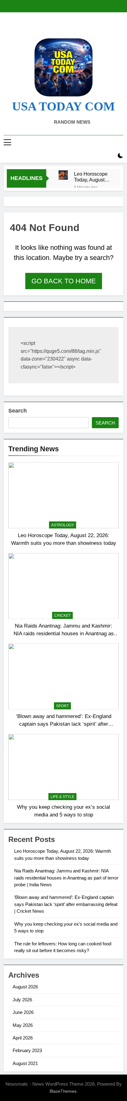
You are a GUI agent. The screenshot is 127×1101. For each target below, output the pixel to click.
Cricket (62, 615)
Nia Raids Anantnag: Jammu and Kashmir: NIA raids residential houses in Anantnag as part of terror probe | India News (64, 633)
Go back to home (63, 281)
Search (17, 411)
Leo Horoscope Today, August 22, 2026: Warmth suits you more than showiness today (92, 177)
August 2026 (25, 986)
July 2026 (22, 999)
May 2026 (23, 1025)
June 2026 (23, 1012)
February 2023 (27, 1050)
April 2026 (23, 1037)
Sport (62, 706)
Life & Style (62, 797)
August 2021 (25, 1063)
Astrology (62, 525)
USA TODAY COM (63, 106)
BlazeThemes (63, 1091)
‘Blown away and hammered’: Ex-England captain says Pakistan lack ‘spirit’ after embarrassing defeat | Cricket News (63, 723)
